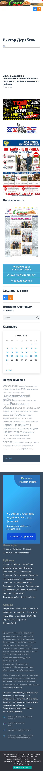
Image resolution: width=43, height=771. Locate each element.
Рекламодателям (21, 552)
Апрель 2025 (9, 619)
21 (26, 356)
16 (36, 352)
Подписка (7, 552)
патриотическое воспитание (14, 438)
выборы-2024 (8, 415)
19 (17, 356)
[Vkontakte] (35, 9)
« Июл (9, 370)
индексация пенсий (25, 418)
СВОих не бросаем (26, 407)
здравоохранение (10, 418)
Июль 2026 (21, 608)
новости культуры (26, 428)
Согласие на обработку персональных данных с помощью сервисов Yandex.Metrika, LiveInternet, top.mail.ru (20, 695)
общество (6, 435)
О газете (27, 549)
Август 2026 (8, 608)
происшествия (12, 445)
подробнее (16, 756)
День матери (16, 392)
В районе (7, 568)
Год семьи (16, 389)
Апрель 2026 (19, 612)
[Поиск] (37, 317)
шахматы (31, 449)
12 (17, 352)
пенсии (28, 438)
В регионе (17, 568)
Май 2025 (31, 616)
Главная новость (10, 571)
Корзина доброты (19, 400)
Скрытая (7, 593)
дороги (30, 415)
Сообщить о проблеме (21, 536)
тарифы (25, 449)
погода (8, 441)
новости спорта (12, 431)
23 (36, 356)
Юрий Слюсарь (8, 411)
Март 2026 (32, 612)
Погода (8, 458)
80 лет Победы (11, 385)
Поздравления (32, 586)
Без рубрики (27, 564)
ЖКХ (22, 392)
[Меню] (3, 9)
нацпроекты (9, 428)
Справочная (18, 593)
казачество (7, 421)
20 (21, 356)
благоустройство (20, 411)
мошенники (35, 421)
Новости (7, 549)
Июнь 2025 (20, 616)
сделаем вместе (16, 449)
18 (12, 356)
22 (31, 356)
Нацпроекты (29, 579)
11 (12, 352)
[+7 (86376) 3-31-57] (5, 724)
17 (7, 356)
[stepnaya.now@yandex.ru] (5, 730)
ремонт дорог (24, 445)
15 (31, 352)
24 (7, 360)
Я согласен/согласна (22, 767)
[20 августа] (21, 232)
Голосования (25, 571)
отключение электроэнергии (20, 435)
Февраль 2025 (9, 623)
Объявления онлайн (23, 582)
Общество (8, 582)
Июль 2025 (8, 616)
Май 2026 (7, 612)
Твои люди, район (11, 597)
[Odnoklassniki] (39, 9)
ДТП (22, 389)
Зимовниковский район (16, 398)
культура (16, 421)
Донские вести (20, 575)
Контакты (17, 549)
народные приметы (17, 424)
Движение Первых (31, 389)
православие (18, 442)
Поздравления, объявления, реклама (20, 590)
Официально (9, 586)
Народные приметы (12, 579)
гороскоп (21, 414)
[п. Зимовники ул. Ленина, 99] (5, 736)
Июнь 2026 (33, 608)
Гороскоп (7, 575)
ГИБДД (21, 386)
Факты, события (28, 597)
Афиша (16, 564)
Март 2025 (21, 619)
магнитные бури (24, 421)
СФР (38, 408)
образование (29, 432)
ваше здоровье (32, 411)
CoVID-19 (7, 564)
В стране (28, 568)
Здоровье (33, 575)
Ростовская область (16, 405)
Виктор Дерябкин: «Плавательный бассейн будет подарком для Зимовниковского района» (21, 79)
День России (7, 392)
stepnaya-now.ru (14, 687)
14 (26, 352)
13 (22, 352)
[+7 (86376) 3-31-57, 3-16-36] (5, 717)
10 (7, 352)
